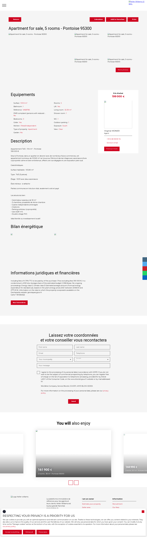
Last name (80, 347)
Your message (44, 365)
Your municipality (45, 359)
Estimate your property (91, 504)
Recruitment (117, 504)
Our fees (115, 507)
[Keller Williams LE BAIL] (137, 5)
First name (43, 347)
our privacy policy (9, 526)
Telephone (80, 353)
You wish (78, 358)
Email (41, 353)
